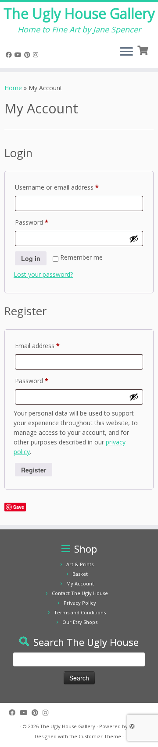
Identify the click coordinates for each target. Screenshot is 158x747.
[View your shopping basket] (143, 49)
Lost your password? (43, 274)
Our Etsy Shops (79, 622)
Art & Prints (79, 564)
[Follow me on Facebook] (10, 54)
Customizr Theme (100, 736)
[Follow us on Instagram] (37, 54)
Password (44, 222)
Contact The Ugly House (80, 593)
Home (13, 88)
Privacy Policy (80, 602)
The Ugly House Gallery (79, 13)
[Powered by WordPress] (132, 725)
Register (33, 469)
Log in (30, 258)
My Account (80, 583)
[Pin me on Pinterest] (28, 54)
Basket (80, 574)
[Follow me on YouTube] (19, 54)
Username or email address (69, 187)
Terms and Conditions (80, 612)
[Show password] (134, 238)
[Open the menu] (126, 52)
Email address (49, 345)
